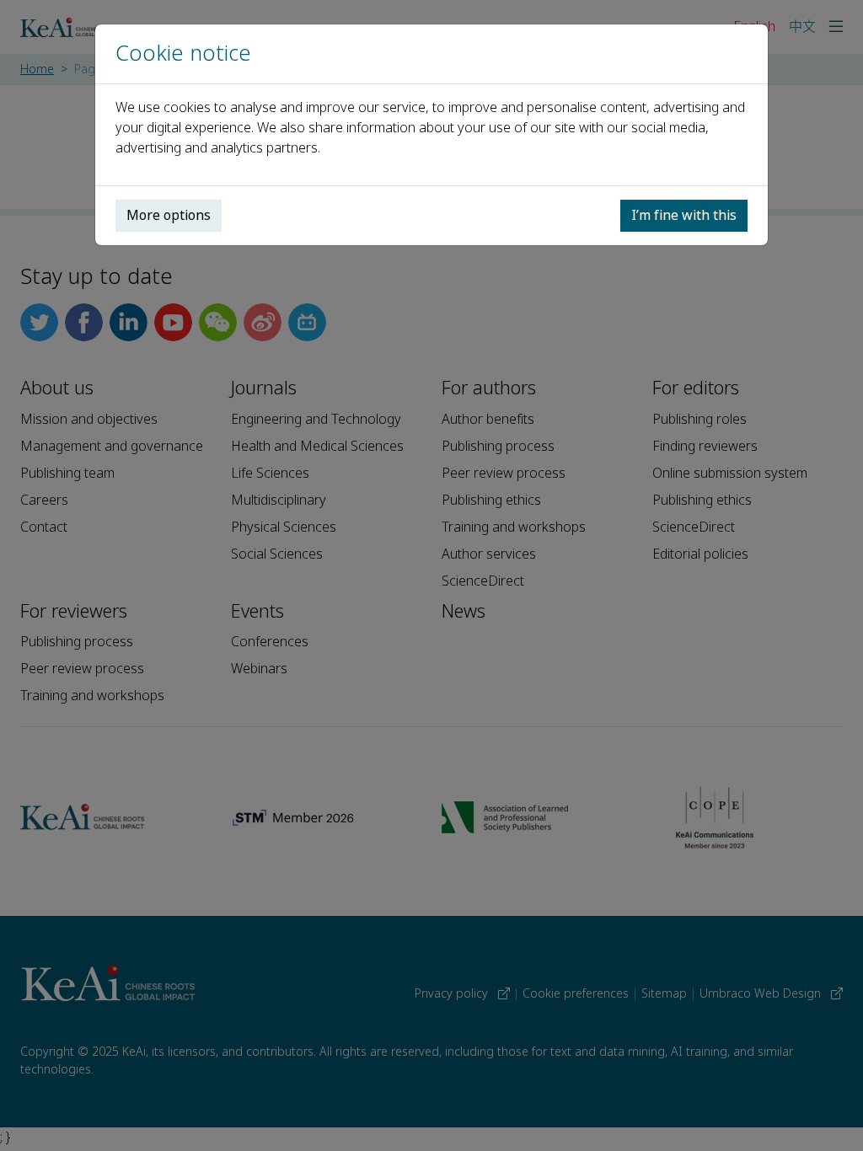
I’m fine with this (684, 215)
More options (168, 215)
